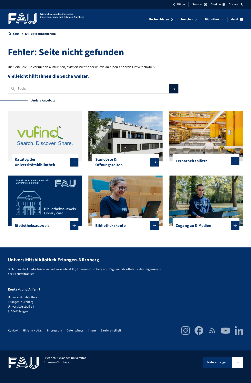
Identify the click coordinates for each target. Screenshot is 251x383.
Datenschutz (75, 330)
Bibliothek (212, 19)
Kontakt (13, 330)
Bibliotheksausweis (32, 225)
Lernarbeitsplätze (191, 161)
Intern (92, 330)
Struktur (216, 4)
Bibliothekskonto (110, 225)
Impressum (54, 330)
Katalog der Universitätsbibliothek (35, 162)
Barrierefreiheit (111, 330)
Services (197, 4)
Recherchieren (159, 19)
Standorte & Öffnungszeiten (109, 162)
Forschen (187, 19)
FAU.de (180, 4)
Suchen (233, 4)
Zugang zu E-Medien (193, 225)
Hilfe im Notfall (32, 330)
